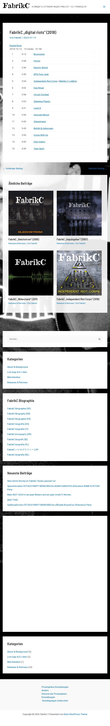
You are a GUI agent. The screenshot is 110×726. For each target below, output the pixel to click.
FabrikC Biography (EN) (18, 413)
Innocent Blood (41, 114)
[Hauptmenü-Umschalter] (104, 7)
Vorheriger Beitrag (13, 169)
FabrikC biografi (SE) (17, 439)
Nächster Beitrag (98, 169)
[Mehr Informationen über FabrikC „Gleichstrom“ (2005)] (30, 213)
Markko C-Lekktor (68, 81)
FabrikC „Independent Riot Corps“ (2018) (78, 299)
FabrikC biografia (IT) (17, 429)
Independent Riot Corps (45, 81)
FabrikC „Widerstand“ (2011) (22, 299)
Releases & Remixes (17, 243)
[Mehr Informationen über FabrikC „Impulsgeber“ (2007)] (79, 213)
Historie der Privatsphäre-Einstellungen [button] (54, 695)
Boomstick (39, 54)
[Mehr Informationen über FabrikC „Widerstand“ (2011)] (30, 272)
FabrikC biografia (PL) (18, 444)
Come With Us (41, 135)
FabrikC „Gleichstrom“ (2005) (23, 239)
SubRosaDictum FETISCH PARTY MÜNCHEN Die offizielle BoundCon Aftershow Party (49, 504)
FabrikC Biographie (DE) (19, 408)
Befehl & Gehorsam (43, 128)
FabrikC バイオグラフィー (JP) (22, 449)
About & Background (17, 367)
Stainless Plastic (42, 101)
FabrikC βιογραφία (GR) (19, 434)
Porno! (37, 61)
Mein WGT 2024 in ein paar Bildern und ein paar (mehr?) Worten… (39, 494)
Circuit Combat (41, 94)
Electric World (41, 67)
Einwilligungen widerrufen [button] (55, 700)
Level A (37, 108)
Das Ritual (39, 88)
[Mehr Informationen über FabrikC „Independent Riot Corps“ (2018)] (79, 272)
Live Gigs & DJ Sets (17, 372)
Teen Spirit (39, 148)
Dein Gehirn (39, 141)
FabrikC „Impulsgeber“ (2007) (72, 239)
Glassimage (40, 121)
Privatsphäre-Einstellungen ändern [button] (55, 689)
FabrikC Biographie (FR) (19, 419)
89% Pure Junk (41, 74)
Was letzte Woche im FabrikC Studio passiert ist (31, 481)
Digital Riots (16, 45)
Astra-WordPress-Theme (75, 714)
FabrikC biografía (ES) (18, 424)
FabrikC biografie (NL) (18, 454)
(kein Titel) (12, 499)
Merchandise (13, 377)
